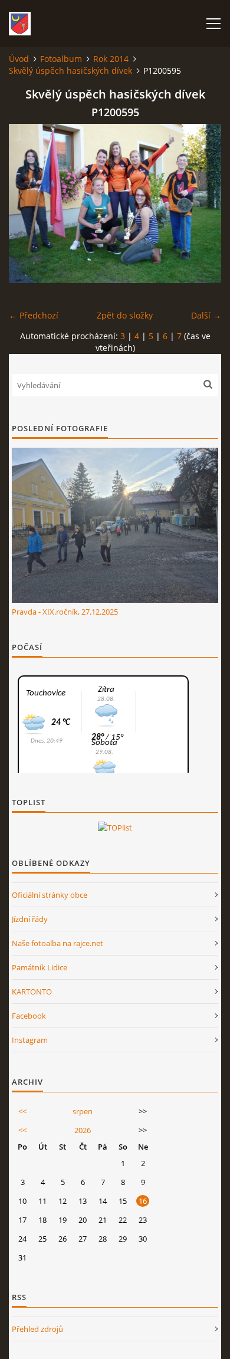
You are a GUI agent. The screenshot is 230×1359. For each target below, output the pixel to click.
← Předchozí (33, 315)
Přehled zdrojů (37, 1329)
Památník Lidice (39, 967)
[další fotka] (202, 203)
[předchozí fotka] (28, 203)
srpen (83, 1111)
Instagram (30, 1040)
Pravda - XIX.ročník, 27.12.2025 (65, 611)
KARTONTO (32, 991)
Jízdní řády (30, 919)
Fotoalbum (61, 58)
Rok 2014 (111, 58)
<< (22, 1111)
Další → (206, 315)
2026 (82, 1130)
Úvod (19, 58)
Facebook (29, 1015)
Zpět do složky (125, 315)
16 (143, 1201)
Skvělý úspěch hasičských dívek (70, 70)
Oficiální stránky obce (49, 894)
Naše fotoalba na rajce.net (57, 943)
